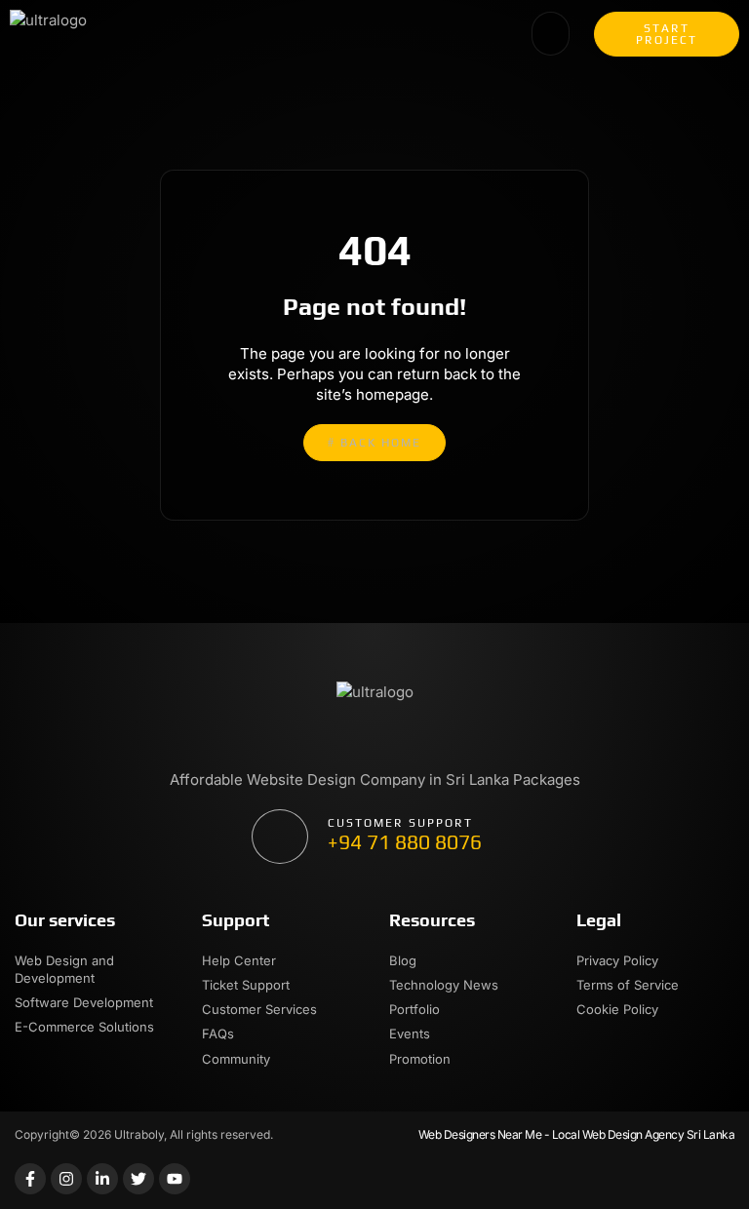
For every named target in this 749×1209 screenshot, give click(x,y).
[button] (551, 34)
